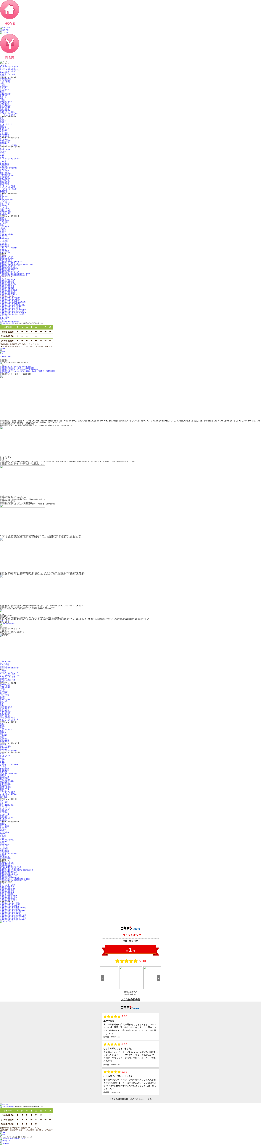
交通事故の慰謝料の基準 (8, 267)
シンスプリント (5, 202)
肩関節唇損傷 (4, 183)
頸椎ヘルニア (4, 128)
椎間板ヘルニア (5, 210)
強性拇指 (3, 169)
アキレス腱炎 (4, 226)
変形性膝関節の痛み (7, 199)
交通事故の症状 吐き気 (8, 284)
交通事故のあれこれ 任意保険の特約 (12, 305)
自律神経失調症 (5, 79)
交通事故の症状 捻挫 (7, 287)
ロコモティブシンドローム (9, 113)
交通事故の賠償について (8, 270)
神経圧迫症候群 (5, 174)
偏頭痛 (2, 119)
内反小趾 (3, 230)
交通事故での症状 (6, 276)
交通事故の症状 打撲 (7, 285)
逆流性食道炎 (4, 104)
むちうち (3, 278)
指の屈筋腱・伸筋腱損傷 (8, 168)
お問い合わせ (4, 372)
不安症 (2, 100)
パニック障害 (4, 89)
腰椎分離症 (4, 205)
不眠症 (2, 83)
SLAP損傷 (3, 190)
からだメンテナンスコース (9, 67)
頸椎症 (2, 131)
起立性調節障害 (5, 106)
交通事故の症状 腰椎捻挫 (8, 290)
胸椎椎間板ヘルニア (7, 211)
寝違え (2, 122)
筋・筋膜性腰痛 (5, 213)
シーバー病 (4, 242)
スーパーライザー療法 (7, 68)
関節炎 (2, 225)
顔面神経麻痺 (4, 134)
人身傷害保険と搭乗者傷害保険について (13, 275)
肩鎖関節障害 (4, 180)
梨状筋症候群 (4, 239)
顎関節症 (3, 127)
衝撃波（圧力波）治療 (7, 74)
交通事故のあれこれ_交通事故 (10, 297)
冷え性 (2, 85)
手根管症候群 (4, 177)
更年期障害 (4, 86)
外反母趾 (3, 231)
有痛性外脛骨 (4, 245)
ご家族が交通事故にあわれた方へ (11, 261)
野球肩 (2, 156)
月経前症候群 (4, 103)
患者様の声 (4, 319)
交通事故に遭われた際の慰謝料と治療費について (16, 264)
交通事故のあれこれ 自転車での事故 (12, 311)
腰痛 (1, 195)
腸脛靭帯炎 (4, 214)
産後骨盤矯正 (4, 73)
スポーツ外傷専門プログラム (10, 70)
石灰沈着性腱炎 (5, 252)
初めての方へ (4, 315)
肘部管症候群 (4, 163)
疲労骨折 (3, 91)
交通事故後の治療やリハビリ (10, 272)
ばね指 (2, 154)
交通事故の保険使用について (10, 266)
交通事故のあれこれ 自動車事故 (11, 306)
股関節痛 (3, 219)
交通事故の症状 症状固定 (8, 294)
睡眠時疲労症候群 (6, 101)
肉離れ (2, 217)
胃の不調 (3, 88)
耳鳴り (2, 125)
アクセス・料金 (5, 662)
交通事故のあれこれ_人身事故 (10, 299)
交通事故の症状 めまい (8, 282)
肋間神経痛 (4, 144)
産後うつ (3, 97)
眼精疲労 (3, 121)
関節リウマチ (4, 184)
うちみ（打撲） (5, 82)
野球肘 (2, 157)
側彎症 (2, 92)
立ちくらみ (4, 95)
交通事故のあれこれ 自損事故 (10, 308)
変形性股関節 (4, 220)
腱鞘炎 (2, 153)
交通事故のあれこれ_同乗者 (9, 300)
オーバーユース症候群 (7, 115)
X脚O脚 (2, 228)
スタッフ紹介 (4, 317)
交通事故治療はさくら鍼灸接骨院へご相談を (15, 273)
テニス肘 (3, 162)
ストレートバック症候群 (8, 145)
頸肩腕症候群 (4, 165)
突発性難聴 (4, 133)
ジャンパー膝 (4, 208)
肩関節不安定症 (5, 181)
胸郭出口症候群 (5, 141)
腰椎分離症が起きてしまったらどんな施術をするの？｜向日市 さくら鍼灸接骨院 (27, 371)
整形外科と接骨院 (6, 260)
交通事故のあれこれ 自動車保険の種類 (13, 309)
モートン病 (4, 240)
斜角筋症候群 (4, 136)
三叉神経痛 (4, 130)
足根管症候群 (4, 246)
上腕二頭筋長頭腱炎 (7, 175)
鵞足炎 (2, 237)
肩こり (2, 148)
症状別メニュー (5, 356)
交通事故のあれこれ (7, 296)
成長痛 (2, 233)
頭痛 (1, 118)
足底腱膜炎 (4, 236)
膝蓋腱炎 (3, 249)
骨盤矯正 (3, 76)
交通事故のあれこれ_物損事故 (10, 303)
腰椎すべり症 (4, 204)
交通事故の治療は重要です (9, 269)
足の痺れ (3, 223)
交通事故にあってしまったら (10, 263)
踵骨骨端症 (4, 243)
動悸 (1, 98)
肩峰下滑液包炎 (5, 178)
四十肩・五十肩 (5, 150)
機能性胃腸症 (4, 109)
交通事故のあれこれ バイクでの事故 (12, 314)
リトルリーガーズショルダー (10, 159)
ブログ (2, 320)
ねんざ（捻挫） (5, 80)
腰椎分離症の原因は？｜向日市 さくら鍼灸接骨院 (17, 368)
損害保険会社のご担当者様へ (10, 322)
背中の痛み (4, 139)
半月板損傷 (4, 222)
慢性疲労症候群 (5, 94)
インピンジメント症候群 (8, 189)
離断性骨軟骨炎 (5, 110)
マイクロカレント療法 (7, 71)
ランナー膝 (4, 207)
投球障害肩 (4, 166)
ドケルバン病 (4, 171)
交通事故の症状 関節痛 (8, 293)
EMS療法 (3, 65)
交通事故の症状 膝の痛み (8, 291)
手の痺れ (3, 151)
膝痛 (1, 198)
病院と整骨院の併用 (7, 258)
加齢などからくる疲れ (7, 112)
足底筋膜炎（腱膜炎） (7, 234)
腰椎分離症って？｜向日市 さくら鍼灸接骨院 (15, 366)
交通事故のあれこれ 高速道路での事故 (13, 312)
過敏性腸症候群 (5, 107)
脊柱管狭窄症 (4, 142)
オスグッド (4, 201)
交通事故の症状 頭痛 (7, 281)
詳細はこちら (4, 620)
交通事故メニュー (6, 255)
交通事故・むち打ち (7, 257)
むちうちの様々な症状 (7, 279)
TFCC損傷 (3, 192)
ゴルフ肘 (3, 160)
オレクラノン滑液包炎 (7, 187)
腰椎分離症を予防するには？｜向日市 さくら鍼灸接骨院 (19, 369)
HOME (2, 353)
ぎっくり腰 (4, 196)
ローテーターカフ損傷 (7, 186)
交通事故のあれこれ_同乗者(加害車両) (13, 302)
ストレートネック (6, 124)
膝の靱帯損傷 (4, 251)
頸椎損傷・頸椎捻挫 (7, 288)
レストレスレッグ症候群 (8, 248)
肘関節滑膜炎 (4, 172)
